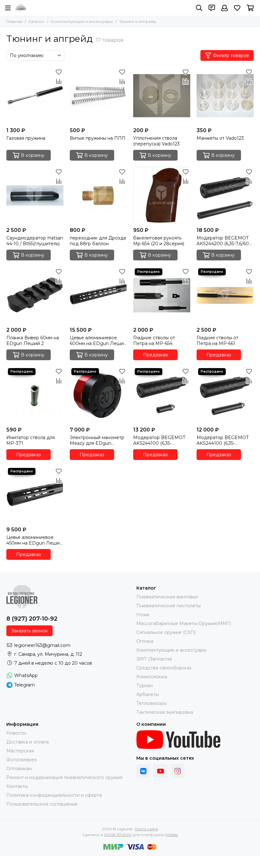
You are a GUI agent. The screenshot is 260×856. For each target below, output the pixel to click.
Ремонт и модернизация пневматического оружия (64, 777)
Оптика (144, 641)
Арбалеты (147, 694)
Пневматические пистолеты (168, 606)
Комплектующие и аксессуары (82, 21)
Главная (14, 21)
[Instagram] (178, 771)
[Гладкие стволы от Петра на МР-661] (225, 295)
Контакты (17, 786)
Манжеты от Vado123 (220, 138)
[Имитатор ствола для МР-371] (34, 395)
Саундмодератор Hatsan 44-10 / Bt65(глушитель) (34, 240)
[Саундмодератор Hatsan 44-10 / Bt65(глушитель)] (34, 195)
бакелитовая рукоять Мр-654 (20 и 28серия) (158, 240)
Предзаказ (155, 355)
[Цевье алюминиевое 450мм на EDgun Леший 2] (34, 494)
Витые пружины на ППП (98, 138)
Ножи (142, 614)
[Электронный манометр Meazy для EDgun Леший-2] (98, 395)
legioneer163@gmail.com (42, 645)
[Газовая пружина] (34, 95)
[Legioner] (21, 8)
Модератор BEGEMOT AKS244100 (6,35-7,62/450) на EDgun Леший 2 (223, 440)
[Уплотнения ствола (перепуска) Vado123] (161, 95)
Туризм (144, 685)
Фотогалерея (21, 760)
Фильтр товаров (231, 55)
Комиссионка (151, 677)
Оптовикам (19, 768)
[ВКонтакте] (143, 771)
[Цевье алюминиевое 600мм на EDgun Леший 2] (98, 295)
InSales (172, 834)
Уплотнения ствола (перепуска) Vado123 (156, 141)
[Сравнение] (58, 81)
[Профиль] (224, 8)
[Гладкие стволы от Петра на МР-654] (161, 295)
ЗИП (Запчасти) (154, 659)
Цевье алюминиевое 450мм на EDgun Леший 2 (34, 540)
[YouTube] (160, 771)
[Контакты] (211, 8)
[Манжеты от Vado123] (225, 95)
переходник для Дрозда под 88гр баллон (98, 240)
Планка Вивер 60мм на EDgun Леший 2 (32, 340)
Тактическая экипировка (164, 712)
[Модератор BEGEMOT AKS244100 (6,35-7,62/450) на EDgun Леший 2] (225, 395)
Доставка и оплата (27, 742)
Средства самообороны (163, 668)
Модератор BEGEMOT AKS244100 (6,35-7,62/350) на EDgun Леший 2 (159, 440)
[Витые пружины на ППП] (98, 95)
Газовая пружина (25, 138)
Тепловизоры (151, 703)
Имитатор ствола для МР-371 (30, 440)
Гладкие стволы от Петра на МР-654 (154, 340)
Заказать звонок (29, 631)
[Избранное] (58, 72)
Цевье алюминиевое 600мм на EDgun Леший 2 (98, 340)
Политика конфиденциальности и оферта (54, 795)
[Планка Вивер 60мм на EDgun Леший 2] (34, 295)
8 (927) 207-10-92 (31, 618)
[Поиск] (199, 8)
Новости (16, 733)
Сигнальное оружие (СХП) (166, 632)
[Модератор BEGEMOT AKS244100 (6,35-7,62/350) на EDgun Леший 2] (161, 395)
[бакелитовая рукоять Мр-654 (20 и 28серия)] (161, 195)
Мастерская (20, 751)
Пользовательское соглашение (42, 804)
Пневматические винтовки (167, 597)
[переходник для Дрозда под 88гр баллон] (98, 195)
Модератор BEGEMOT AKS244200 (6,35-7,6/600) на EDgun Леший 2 (225, 240)
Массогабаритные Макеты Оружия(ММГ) (183, 623)
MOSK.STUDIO (118, 834)
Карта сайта (146, 829)
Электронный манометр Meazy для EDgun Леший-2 (97, 440)
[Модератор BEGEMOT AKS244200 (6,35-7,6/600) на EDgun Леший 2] (225, 195)
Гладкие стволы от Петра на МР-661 (217, 340)
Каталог (36, 21)
